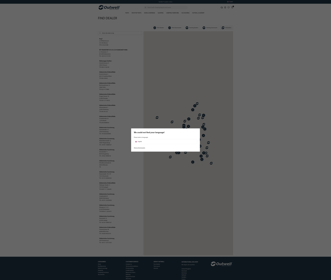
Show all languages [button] (139, 148)
